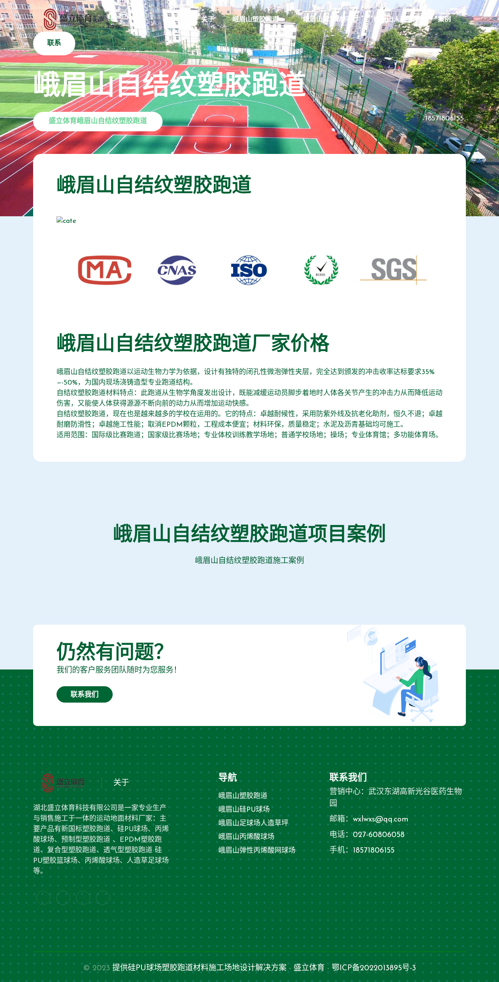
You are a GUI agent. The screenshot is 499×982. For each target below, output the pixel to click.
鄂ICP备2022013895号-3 (374, 968)
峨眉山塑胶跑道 (255, 19)
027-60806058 (379, 835)
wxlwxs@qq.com (381, 819)
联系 (54, 43)
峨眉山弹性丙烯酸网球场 (257, 851)
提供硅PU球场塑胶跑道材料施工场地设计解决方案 (199, 968)
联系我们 (85, 695)
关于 (207, 19)
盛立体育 (309, 968)
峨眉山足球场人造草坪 (253, 823)
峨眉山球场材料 (326, 19)
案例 (444, 19)
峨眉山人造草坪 (396, 19)
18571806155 (444, 118)
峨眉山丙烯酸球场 (246, 837)
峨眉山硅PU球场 (244, 810)
